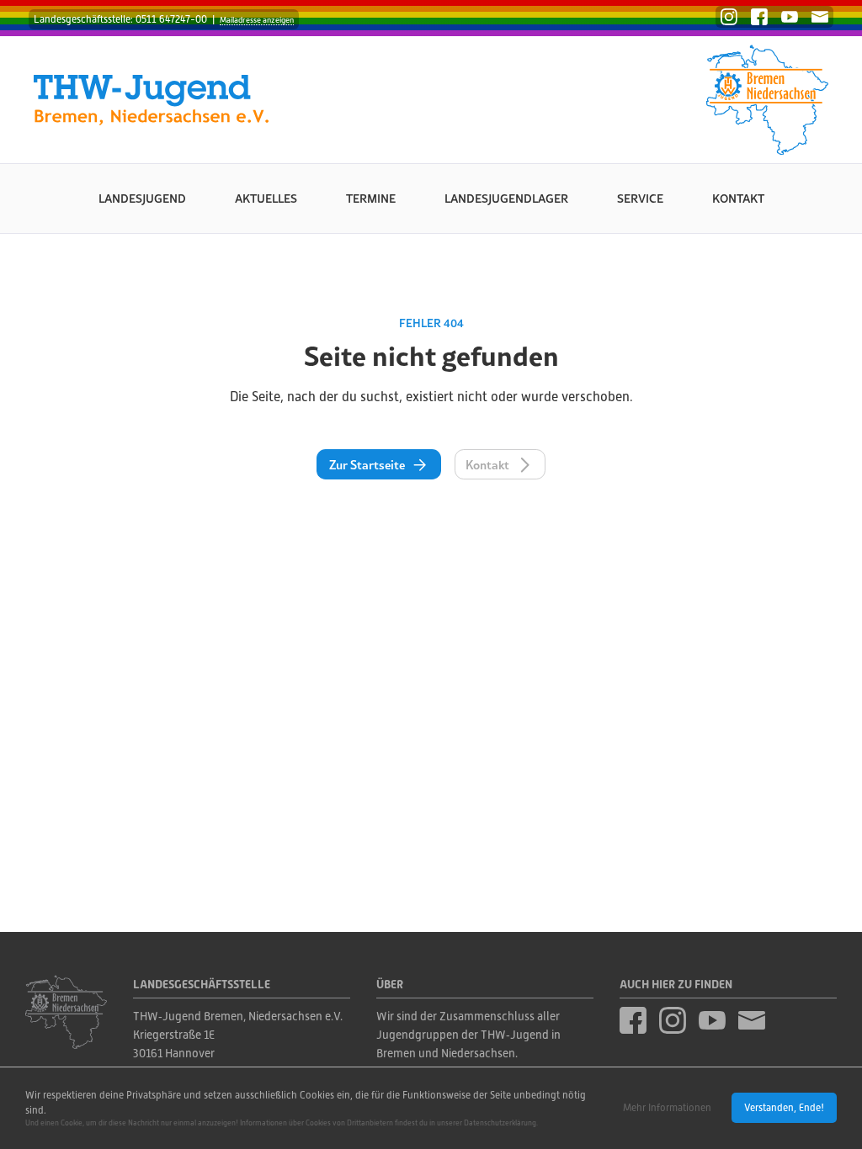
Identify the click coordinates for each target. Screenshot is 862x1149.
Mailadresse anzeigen (257, 19)
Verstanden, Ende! (784, 1108)
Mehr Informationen (667, 1108)
